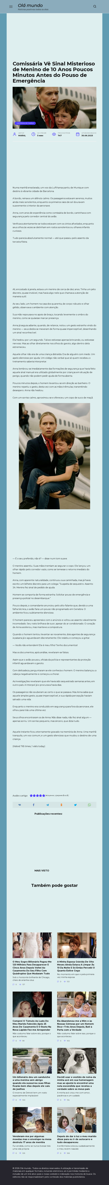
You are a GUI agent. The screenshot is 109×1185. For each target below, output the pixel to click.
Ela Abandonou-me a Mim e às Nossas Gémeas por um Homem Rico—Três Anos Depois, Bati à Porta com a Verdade (75, 1025)
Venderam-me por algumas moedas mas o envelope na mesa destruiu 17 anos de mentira (32, 1139)
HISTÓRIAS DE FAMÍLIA (25, 123)
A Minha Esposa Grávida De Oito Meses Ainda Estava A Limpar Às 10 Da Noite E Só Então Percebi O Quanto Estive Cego (76, 966)
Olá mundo (30, 5)
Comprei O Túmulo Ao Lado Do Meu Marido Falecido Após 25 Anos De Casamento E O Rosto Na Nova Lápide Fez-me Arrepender (32, 1025)
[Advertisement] (54, 39)
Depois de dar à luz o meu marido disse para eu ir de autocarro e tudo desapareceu (76, 1139)
